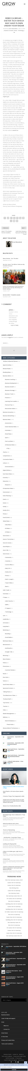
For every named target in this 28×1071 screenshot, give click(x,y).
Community (8, 557)
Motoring (5, 655)
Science (5, 681)
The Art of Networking (9, 830)
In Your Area (4, 1036)
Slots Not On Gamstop (14, 914)
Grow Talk (5, 550)
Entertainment (9, 466)
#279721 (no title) (10, 1058)
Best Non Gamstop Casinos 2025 (14, 880)
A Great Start (6, 859)
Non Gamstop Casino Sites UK (14, 896)
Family (4, 506)
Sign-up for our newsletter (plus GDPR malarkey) (14, 1064)
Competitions (6, 455)
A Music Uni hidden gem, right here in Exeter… (12, 852)
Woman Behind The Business (10, 728)
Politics (5, 662)
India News (8, 524)
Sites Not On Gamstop (14, 901)
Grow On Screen (7, 543)
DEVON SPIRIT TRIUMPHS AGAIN (11, 295)
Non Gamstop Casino (14, 893)
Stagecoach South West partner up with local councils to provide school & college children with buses (13, 801)
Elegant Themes (11, 1052)
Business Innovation (8, 412)
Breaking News (7, 372)
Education (5, 481)
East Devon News (7, 474)
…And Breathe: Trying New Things (12, 837)
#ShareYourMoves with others (11, 823)
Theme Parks (10, 724)
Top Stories (6, 702)
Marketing (5, 630)
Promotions (6, 666)
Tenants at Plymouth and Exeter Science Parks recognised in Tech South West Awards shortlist (13, 868)
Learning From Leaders (11, 401)
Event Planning (7, 495)
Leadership (6, 619)
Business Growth (8, 30)
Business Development (11, 383)
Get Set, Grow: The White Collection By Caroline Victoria (14, 265)
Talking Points (6, 691)
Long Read (5, 626)
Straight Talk (8, 652)
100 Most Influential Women (10, 361)
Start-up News (9, 441)
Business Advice (7, 376)
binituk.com (15, 130)
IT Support (8, 608)
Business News (6, 419)
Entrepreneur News (8, 488)
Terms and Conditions (7, 1044)
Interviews (7, 430)
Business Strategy (10, 390)
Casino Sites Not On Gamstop (14, 917)
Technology (21, 30)
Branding (7, 633)
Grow (2, 1022)
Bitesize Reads (6, 368)
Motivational (6, 644)
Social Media (8, 637)
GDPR (6, 604)
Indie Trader (6, 590)
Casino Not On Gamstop (14, 890)
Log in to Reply (14, 325)
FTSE (8, 448)
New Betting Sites (14, 888)
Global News (6, 521)
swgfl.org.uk (6, 96)
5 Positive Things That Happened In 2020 (13, 796)
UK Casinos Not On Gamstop (14, 898)
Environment (6, 492)
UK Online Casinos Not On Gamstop (14, 912)
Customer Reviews (10, 670)
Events (4, 499)
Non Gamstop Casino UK (14, 922)
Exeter (15, 30)
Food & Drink (6, 517)
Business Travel (9, 394)
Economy (5, 477)
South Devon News (8, 684)
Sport (6, 437)
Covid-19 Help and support (8, 1018)
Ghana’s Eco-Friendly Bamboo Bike (12, 806)
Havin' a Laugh (9, 579)
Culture (5, 463)
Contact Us (6, 1029)
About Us (6, 1025)
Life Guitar (6, 622)
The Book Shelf (7, 699)
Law (4, 615)
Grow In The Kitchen (8, 539)
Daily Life (7, 568)
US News (7, 532)
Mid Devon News (7, 641)
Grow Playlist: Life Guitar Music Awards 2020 (13, 792)
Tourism (5, 706)
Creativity (7, 561)
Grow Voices (6, 553)
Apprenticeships (7, 365)
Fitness (5, 514)
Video (4, 710)
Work (6, 586)
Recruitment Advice (10, 408)
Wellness (5, 717)
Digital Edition (6, 470)
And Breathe (8, 648)
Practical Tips (8, 405)
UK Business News (9, 445)
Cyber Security (9, 601)
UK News (7, 528)
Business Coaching (10, 379)
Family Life (6, 510)
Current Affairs (9, 564)
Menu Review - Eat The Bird (10, 258)
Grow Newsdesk (13, 28)
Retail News (8, 434)
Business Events (5, 1015)
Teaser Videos (8, 583)
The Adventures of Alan (9, 695)
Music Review (6, 659)
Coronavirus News (7, 459)
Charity (5, 452)
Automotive (8, 423)
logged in (10, 337)
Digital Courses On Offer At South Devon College (13, 787)
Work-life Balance (9, 720)
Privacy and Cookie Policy (7, 1040)
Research (7, 484)
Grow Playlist (6, 546)
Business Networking (8, 415)
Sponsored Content (8, 688)
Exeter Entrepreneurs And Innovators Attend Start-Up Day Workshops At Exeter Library (13, 288)
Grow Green (6, 535)
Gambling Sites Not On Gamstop (14, 904)
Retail (4, 673)
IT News (5, 597)
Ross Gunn (5, 677)
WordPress (24, 1052)
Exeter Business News (10, 426)
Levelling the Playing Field (9, 844)
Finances (7, 397)
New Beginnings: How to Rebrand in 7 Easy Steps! (14, 815)
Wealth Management (8, 713)
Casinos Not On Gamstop (14, 882)
